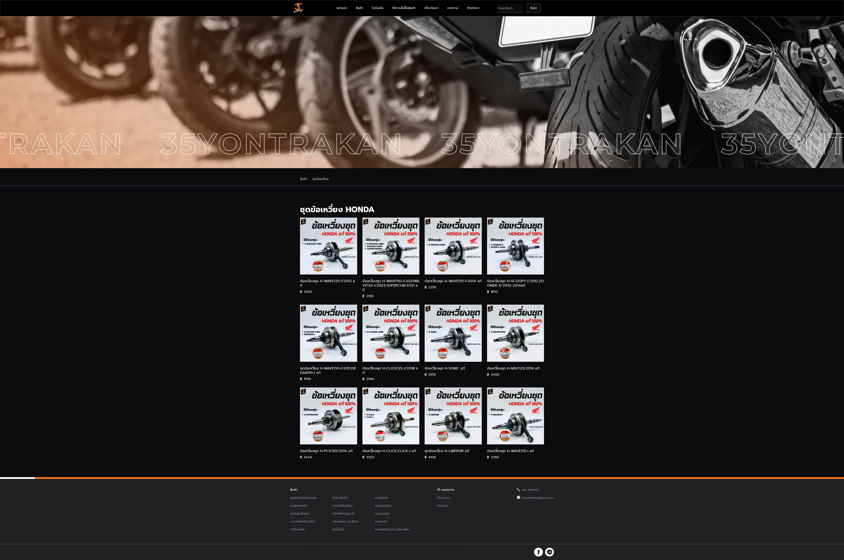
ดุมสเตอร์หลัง (383, 506)
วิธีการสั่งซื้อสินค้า (403, 8)
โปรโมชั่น (377, 8)
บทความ (452, 8)
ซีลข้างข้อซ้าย (340, 498)
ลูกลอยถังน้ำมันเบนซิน (303, 498)
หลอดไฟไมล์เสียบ (342, 506)
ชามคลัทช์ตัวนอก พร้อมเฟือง (392, 529)
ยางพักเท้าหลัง (298, 506)
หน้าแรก (342, 8)
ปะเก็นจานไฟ (297, 529)
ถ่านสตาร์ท (381, 522)
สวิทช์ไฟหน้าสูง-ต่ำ (343, 514)
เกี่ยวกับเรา (431, 8)
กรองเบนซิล (382, 514)
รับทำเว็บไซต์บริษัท (455, 552)
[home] (298, 8)
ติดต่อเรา (473, 8)
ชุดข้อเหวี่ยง (321, 179)
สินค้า (359, 8)
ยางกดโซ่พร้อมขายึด (302, 522)
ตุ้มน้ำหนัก (338, 529)
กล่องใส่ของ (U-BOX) (345, 522)
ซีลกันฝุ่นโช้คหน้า (300, 514)
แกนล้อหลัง (381, 498)
